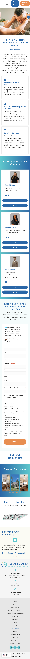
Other (7, 436)
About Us (15, 604)
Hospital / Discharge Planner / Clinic (14, 426)
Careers (15, 637)
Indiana (15, 619)
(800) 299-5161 (15, 586)
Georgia (15, 616)
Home (15, 601)
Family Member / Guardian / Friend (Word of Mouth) (13, 409)
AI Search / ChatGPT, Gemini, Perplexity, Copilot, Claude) (13, 432)
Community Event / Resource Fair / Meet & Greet (15, 413)
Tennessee (15, 628)
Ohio (15, 625)
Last (5, 359)
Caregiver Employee (11, 429)
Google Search (9, 403)
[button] (15, 3)
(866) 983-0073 (15, 594)
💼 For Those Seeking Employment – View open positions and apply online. (13, 341)
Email (6, 380)
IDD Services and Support (15, 613)
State (5, 376)
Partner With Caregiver (15, 610)
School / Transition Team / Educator (12, 420)
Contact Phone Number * (15, 388)
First (5, 352)
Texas (15, 631)
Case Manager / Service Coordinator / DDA (12, 416)
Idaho (15, 622)
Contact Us (15, 640)
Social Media (9, 406)
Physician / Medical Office (12, 423)
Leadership (15, 607)
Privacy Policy (15, 643)
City (5, 369)
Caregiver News (15, 634)
